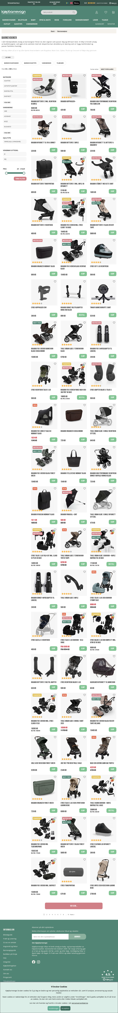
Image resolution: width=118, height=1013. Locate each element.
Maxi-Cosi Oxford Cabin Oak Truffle (102, 763)
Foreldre (67, 20)
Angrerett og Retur (10, 946)
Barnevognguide (9, 950)
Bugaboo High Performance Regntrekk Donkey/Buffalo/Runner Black (103, 474)
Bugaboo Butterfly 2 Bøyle (70, 142)
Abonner (77, 937)
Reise (57, 20)
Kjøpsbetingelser (9, 966)
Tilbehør (60, 63)
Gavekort (99, 24)
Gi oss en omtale (9, 942)
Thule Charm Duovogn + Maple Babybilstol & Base (100, 804)
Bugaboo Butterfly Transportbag (42, 184)
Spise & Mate (45, 20)
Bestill (82, 397)
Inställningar (54, 1008)
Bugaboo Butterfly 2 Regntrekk (42, 225)
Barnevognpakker (11, 63)
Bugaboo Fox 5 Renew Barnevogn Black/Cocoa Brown (42, 349)
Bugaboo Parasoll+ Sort (69, 514)
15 (68, 914)
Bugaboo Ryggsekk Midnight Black (42, 514)
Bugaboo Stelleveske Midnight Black (73, 473)
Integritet (6, 962)
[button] (100, 3)
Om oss (6, 973)
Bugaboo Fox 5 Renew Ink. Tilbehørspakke (39, 845)
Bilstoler (22, 20)
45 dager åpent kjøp (55, 3)
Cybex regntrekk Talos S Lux (41, 390)
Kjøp (53, 109)
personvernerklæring (80, 1003)
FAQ (4, 958)
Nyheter (111, 24)
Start (53, 31)
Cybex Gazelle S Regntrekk (40, 640)
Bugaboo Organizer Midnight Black (43, 266)
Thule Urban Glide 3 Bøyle (69, 598)
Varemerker (31, 24)
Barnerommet (82, 20)
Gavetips (18, 24)
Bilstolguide (7, 935)
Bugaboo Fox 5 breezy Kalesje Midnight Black (41, 432)
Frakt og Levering (9, 939)
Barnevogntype (30, 63)
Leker (95, 20)
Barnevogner (8, 20)
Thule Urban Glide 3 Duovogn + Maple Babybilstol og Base (102, 556)
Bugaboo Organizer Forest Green (42, 803)
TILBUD (105, 20)
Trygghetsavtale (13, 3)
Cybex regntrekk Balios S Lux (71, 682)
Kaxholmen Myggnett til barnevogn (102, 682)
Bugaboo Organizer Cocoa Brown (72, 431)
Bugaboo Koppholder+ (68, 101)
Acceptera (65, 1008)
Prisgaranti (7, 977)
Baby (33, 20)
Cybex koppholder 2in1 (39, 307)
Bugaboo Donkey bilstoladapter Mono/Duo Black (72, 308)
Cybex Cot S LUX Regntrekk (99, 266)
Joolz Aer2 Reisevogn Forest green (43, 763)
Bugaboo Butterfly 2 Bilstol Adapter (43, 682)
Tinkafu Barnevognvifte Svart (100, 307)
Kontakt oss (7, 970)
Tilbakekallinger (9, 981)
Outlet (7, 24)
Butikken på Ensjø (10, 954)
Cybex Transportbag (68, 885)
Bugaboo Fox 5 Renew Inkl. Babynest (43, 885)
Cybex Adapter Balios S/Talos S (101, 390)
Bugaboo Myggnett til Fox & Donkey (43, 142)
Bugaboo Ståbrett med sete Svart (101, 184)
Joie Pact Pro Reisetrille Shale (71, 763)
